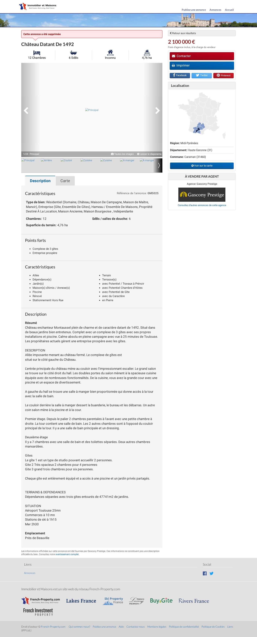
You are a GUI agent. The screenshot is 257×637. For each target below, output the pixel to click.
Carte (65, 181)
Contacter (183, 56)
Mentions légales (156, 626)
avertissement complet (67, 554)
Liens (230, 626)
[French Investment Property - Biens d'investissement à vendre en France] (40, 610)
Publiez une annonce (194, 9)
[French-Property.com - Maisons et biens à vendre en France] (43, 598)
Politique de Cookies (213, 626)
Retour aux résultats (184, 33)
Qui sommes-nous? (79, 626)
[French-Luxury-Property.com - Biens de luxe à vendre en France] (138, 598)
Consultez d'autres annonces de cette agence (202, 205)
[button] (30, 110)
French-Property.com (53, 626)
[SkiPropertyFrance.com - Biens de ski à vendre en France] (114, 598)
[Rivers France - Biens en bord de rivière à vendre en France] (196, 598)
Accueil (229, 9)
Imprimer (183, 65)
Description (40, 181)
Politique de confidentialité (184, 626)
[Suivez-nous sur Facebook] (205, 573)
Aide (121, 626)
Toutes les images (124, 154)
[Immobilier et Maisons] (37, 6)
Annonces (215, 9)
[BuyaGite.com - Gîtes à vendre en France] (163, 598)
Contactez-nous (135, 626)
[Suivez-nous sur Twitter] (211, 573)
